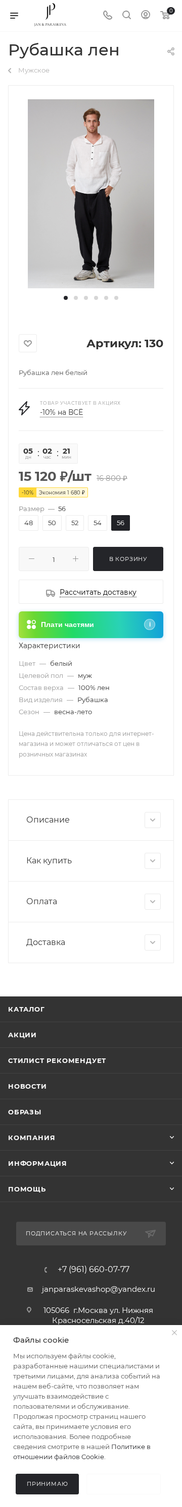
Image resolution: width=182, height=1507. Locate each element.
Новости (27, 1086)
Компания (31, 1138)
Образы (24, 1112)
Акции (22, 1035)
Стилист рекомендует (57, 1060)
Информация (37, 1163)
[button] (66, 297)
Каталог (26, 1009)
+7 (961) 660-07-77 (93, 1270)
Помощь (27, 1189)
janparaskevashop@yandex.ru (98, 1289)
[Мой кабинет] (145, 16)
